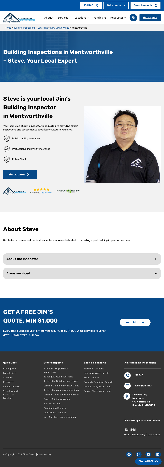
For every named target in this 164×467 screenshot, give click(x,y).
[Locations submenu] (88, 17)
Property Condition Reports (98, 382)
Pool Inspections (52, 403)
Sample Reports (11, 386)
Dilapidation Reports (55, 408)
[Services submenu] (69, 17)
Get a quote (114, 5)
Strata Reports (91, 377)
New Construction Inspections (60, 417)
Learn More (132, 322)
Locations (43, 27)
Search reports (143, 5)
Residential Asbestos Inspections (61, 390)
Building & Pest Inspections (58, 376)
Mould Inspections (94, 368)
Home (8, 27)
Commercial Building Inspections (61, 385)
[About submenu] (53, 17)
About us (8, 377)
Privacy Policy (44, 454)
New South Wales (59, 27)
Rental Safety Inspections (97, 386)
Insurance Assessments (96, 373)
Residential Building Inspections (61, 381)
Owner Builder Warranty (57, 399)
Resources (8, 382)
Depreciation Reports (55, 412)
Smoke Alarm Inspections (97, 391)
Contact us (9, 394)
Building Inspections (24, 27)
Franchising (9, 373)
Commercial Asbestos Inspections (62, 394)
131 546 (88, 5)
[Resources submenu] (125, 17)
